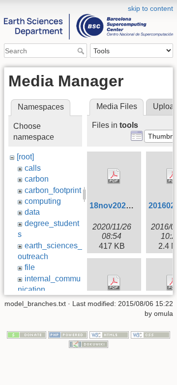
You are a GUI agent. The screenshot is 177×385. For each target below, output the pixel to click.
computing (43, 201)
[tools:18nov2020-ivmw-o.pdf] (114, 176)
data (32, 212)
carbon (37, 179)
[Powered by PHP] (68, 334)
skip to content (150, 8)
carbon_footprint (53, 190)
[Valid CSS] (150, 334)
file (30, 267)
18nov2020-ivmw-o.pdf (131, 205)
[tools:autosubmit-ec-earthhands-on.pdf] (114, 283)
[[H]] (88, 6)
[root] (25, 157)
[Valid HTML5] (109, 334)
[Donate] (26, 334)
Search (82, 50)
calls (33, 168)
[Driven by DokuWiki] (88, 344)
